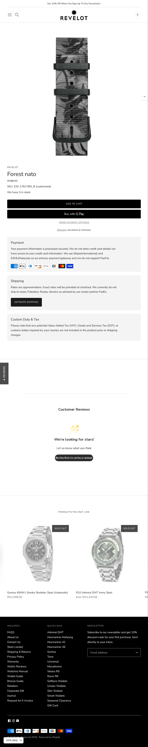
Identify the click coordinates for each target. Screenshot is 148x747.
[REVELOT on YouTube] (17, 721)
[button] (4, 373)
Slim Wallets (55, 691)
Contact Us (13, 642)
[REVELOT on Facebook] (9, 721)
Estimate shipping (26, 302)
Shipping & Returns (19, 652)
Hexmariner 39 (56, 647)
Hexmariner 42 (56, 642)
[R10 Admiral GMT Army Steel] (108, 554)
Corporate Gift (15, 691)
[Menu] (9, 15)
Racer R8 (52, 676)
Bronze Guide (15, 681)
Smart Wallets (56, 696)
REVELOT (12, 167)
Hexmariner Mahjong (60, 637)
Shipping (61, 230)
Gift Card (52, 705)
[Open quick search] (16, 15)
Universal (53, 661)
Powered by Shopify (49, 737)
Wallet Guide (15, 676)
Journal (11, 696)
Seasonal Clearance (59, 700)
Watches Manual (17, 671)
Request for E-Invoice (20, 700)
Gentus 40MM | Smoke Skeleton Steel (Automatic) (37, 592)
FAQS (10, 632)
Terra (50, 656)
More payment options (74, 222)
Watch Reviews (16, 666)
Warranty (13, 661)
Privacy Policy (15, 656)
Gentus (51, 652)
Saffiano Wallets (57, 681)
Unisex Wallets (56, 686)
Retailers (12, 686)
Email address (98, 648)
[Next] (144, 96)
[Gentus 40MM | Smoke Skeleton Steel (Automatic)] (40, 554)
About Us (13, 637)
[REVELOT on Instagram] (13, 721)
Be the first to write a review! (74, 458)
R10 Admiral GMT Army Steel (94, 592)
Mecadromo (54, 666)
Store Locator (15, 647)
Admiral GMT (55, 632)
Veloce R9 (53, 671)
